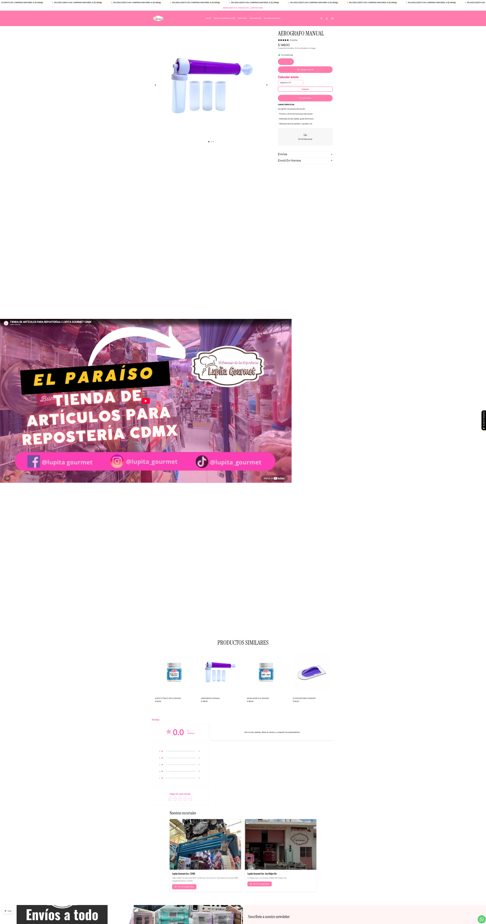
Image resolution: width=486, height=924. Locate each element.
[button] (180, 751)
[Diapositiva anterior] (154, 85)
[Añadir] (192, 690)
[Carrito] (332, 18)
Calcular (305, 89)
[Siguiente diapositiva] (267, 85)
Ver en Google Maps (186, 887)
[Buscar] (321, 18)
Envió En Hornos (289, 160)
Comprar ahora (305, 98)
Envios (282, 154)
